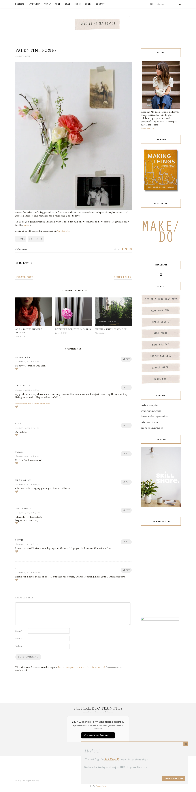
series (78, 4)
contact (100, 4)
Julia (19, 451)
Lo (17, 568)
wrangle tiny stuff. (151, 410)
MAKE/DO (112, 759)
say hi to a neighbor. (152, 427)
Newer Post (25, 277)
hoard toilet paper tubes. (154, 416)
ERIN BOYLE (23, 263)
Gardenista (63, 230)
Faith (19, 540)
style (67, 4)
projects (19, 4)
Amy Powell (23, 508)
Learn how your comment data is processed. (82, 667)
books (88, 4)
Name (18, 630)
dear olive (23, 480)
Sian (18, 423)
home (21, 239)
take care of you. (149, 422)
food (58, 4)
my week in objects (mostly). (73, 329)
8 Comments (21, 249)
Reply (126, 359)
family (47, 4)
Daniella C (23, 357)
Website (18, 646)
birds (26, 224)
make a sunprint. (150, 405)
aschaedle (23, 385)
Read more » (148, 127)
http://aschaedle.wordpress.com (32, 403)
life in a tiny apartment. (111, 329)
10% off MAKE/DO (173, 778)
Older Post (122, 277)
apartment (34, 4)
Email (18, 638)
